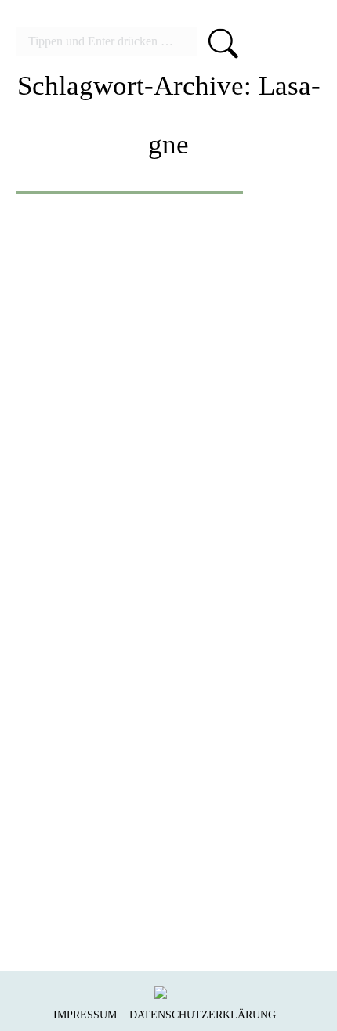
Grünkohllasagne (144, 719)
